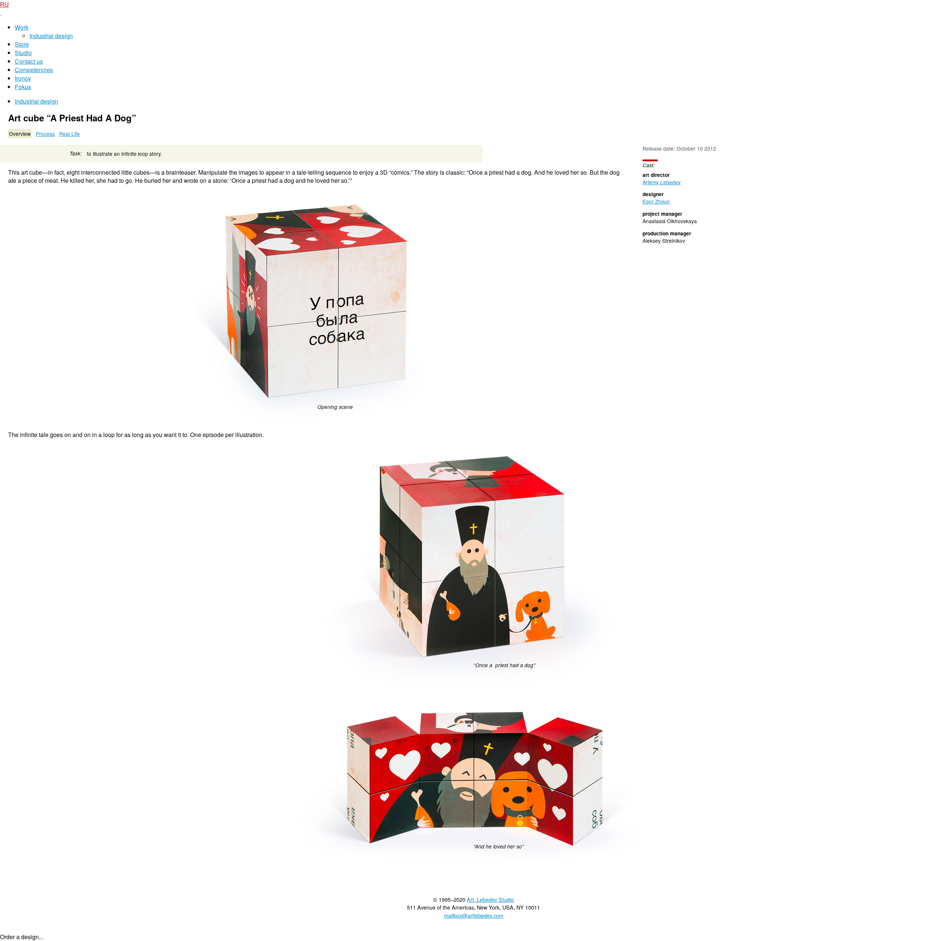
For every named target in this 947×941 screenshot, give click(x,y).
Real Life (69, 133)
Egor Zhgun (656, 201)
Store (22, 44)
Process (45, 133)
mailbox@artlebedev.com (473, 915)
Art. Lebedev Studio (490, 899)
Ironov (23, 78)
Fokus (23, 87)
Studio (23, 52)
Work (21, 27)
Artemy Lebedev (662, 182)
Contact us (29, 61)
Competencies (34, 69)
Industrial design (51, 35)
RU (4, 4)
